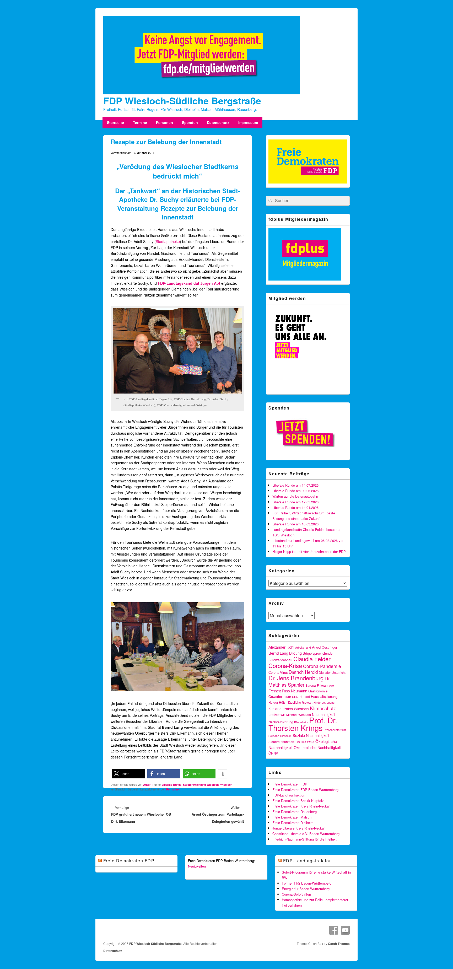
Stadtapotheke (168, 241)
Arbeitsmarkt (303, 647)
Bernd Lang (278, 653)
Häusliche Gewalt (299, 702)
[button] (128, 773)
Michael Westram (298, 714)
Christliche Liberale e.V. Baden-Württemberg (305, 833)
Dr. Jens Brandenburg (295, 678)
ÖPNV (273, 753)
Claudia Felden (312, 658)
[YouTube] (345, 930)
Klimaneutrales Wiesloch (288, 708)
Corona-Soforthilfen (296, 894)
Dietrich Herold (303, 672)
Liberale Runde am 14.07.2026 (295, 485)
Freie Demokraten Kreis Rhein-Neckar (301, 806)
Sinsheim (286, 736)
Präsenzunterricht (335, 730)
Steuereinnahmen (281, 741)
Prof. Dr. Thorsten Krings (302, 723)
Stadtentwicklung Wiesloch (201, 785)
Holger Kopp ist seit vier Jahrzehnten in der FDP (309, 551)
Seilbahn (273, 736)
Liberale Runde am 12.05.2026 (295, 501)
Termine (140, 122)
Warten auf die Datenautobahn (295, 496)
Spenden (190, 122)
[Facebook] (333, 930)
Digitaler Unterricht (332, 672)
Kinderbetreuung (324, 702)
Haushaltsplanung (324, 696)
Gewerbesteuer (279, 696)
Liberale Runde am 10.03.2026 (295, 523)
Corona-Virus (278, 672)
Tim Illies (300, 742)
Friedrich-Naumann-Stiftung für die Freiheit (304, 839)
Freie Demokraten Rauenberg (294, 811)
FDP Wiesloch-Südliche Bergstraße (182, 100)
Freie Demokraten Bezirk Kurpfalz (298, 800)
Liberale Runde (171, 785)
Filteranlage (325, 685)
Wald (310, 741)
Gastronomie (317, 690)
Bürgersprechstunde (317, 653)
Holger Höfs (276, 702)
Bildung (295, 653)
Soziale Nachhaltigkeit (311, 735)
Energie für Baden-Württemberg (306, 888)
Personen (164, 122)
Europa (310, 685)
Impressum (248, 122)
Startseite (115, 122)
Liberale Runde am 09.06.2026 (295, 490)
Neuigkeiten (197, 866)
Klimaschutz (323, 708)
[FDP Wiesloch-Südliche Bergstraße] (201, 92)
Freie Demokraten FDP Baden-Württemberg (305, 789)
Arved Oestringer (324, 647)
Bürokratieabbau (280, 660)
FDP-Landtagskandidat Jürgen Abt (189, 283)
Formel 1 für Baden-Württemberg (306, 883)
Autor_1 (148, 785)
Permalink (172, 789)
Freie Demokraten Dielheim (293, 822)
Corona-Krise (285, 665)
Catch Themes (339, 943)
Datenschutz (218, 122)
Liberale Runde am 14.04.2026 (295, 507)
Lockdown (276, 714)
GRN (295, 697)
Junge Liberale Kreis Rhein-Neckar (298, 828)
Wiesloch (226, 785)
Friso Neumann (294, 690)
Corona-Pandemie (322, 666)
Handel (304, 696)
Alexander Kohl (281, 647)
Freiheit (274, 690)
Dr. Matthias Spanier (299, 681)
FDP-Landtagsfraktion (288, 795)
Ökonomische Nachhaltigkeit (317, 747)
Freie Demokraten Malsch (291, 817)
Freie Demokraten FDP (289, 784)
